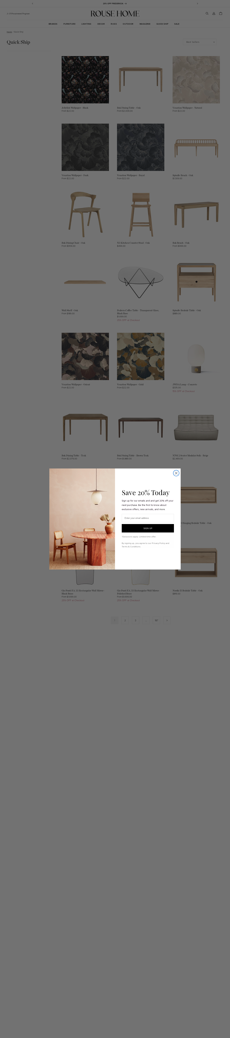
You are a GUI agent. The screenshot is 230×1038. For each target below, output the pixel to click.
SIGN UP (147, 528)
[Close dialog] (176, 473)
